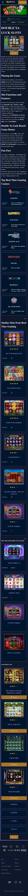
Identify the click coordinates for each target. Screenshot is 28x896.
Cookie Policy (18, 869)
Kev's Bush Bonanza (14, 354)
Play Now (22, 2)
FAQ (2, 859)
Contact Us (17, 866)
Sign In (14, 829)
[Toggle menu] (2, 2)
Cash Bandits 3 (14, 457)
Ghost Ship (14, 758)
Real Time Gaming (18, 57)
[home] (11, 3)
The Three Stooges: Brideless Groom (14, 692)
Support (14, 813)
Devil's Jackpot (14, 653)
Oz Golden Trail (14, 388)
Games (14, 821)
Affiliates (17, 863)
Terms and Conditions (6, 866)
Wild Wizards (14, 792)
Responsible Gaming (5, 873)
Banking (14, 804)
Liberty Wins (14, 593)
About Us (17, 859)
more (25, 318)
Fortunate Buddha (14, 423)
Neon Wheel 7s (14, 563)
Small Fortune (14, 724)
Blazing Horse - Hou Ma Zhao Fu (14, 493)
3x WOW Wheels (14, 526)
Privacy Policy (4, 869)
